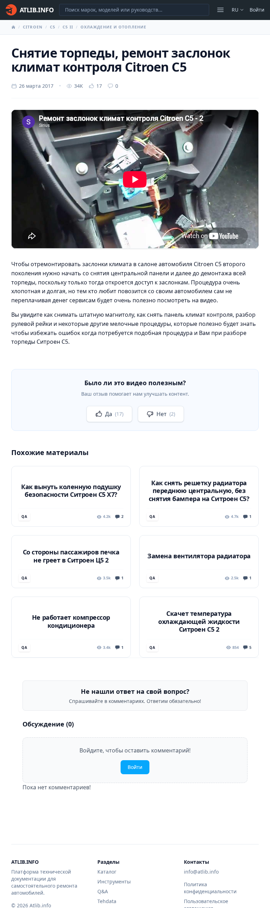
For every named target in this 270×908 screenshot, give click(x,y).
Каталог (106, 871)
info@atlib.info (201, 871)
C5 (52, 26)
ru (235, 9)
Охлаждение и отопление (113, 26)
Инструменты (114, 881)
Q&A (102, 891)
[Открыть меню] (220, 9)
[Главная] (13, 27)
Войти (257, 9)
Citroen (33, 26)
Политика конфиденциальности (210, 888)
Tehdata (106, 901)
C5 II (68, 26)
